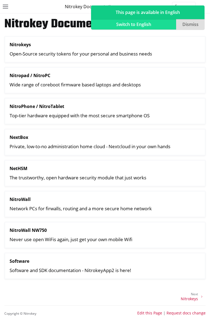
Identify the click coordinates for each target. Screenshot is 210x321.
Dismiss (190, 24)
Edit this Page (149, 313)
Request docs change (186, 313)
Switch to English (133, 24)
